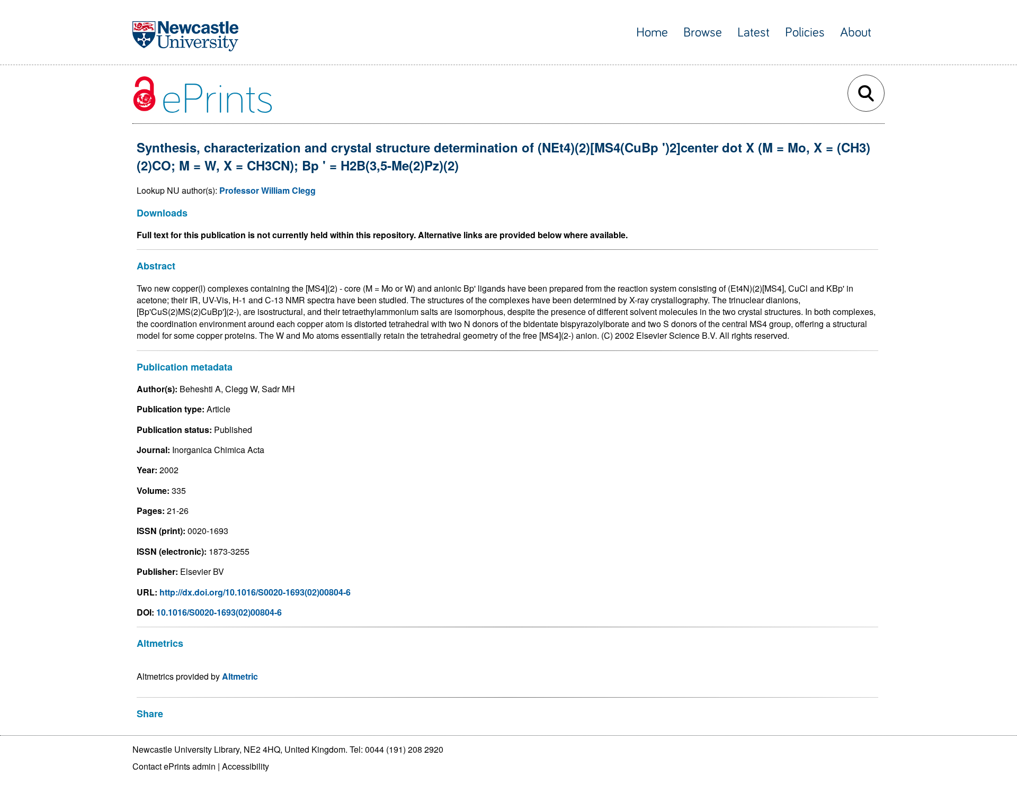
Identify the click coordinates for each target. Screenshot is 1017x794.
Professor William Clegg (267, 190)
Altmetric (240, 676)
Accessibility (245, 766)
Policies (805, 32)
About (855, 32)
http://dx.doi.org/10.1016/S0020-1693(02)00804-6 (255, 592)
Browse (702, 32)
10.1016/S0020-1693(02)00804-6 (219, 612)
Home (652, 32)
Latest (753, 32)
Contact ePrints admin (174, 766)
